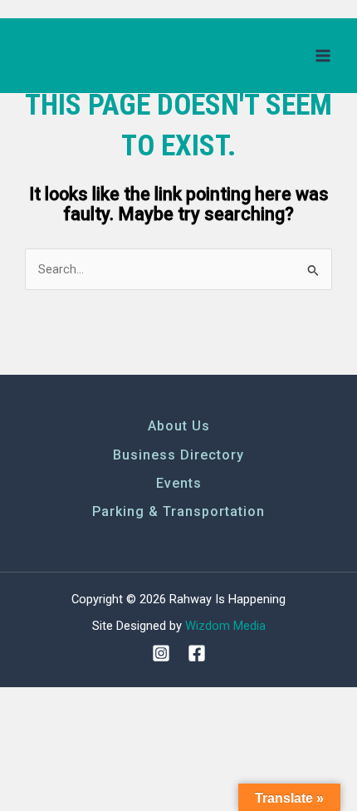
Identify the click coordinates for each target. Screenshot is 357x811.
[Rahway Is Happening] (79, 55)
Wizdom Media (225, 625)
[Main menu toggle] (323, 55)
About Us (179, 426)
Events (179, 483)
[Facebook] (197, 653)
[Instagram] (161, 653)
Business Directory (178, 455)
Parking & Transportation (178, 511)
